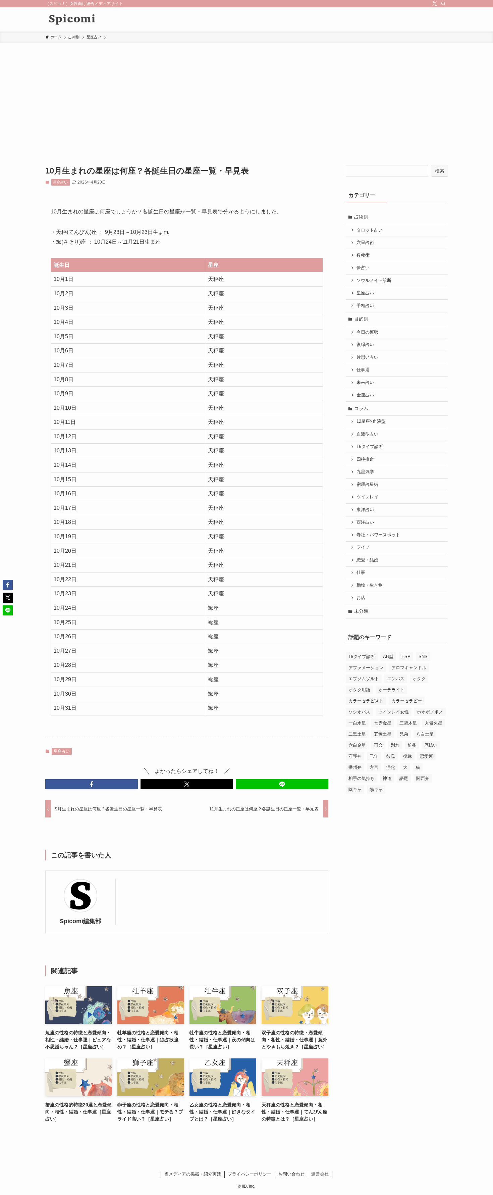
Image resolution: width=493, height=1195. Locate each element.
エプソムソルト (363, 678)
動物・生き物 (370, 585)
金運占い (365, 395)
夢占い (363, 267)
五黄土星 (382, 734)
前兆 (411, 745)
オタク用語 (359, 689)
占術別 (361, 216)
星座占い (60, 182)
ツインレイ (367, 497)
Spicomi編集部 (80, 921)
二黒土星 (357, 734)
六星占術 (365, 242)
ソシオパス (359, 711)
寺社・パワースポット (378, 535)
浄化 (390, 767)
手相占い (365, 305)
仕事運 (363, 369)
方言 (374, 767)
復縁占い (365, 344)
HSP (405, 656)
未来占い (365, 382)
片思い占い (367, 357)
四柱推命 (365, 459)
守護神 (355, 756)
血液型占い (367, 434)
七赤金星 (382, 723)
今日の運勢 (367, 332)
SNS (423, 656)
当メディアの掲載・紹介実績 (192, 1174)
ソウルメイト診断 (374, 280)
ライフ (363, 547)
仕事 (361, 572)
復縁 (407, 756)
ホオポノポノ (430, 711)
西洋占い (365, 522)
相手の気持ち (361, 778)
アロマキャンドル (408, 667)
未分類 (361, 611)
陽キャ (376, 789)
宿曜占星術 (367, 484)
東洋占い (365, 509)
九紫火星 (433, 723)
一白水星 (357, 723)
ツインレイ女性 (393, 711)
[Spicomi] (71, 19)
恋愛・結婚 (367, 560)
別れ (395, 745)
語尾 (403, 778)
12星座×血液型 (371, 421)
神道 (387, 778)
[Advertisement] (246, 93)
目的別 (361, 318)
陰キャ (355, 789)
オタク (419, 678)
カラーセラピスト (365, 700)
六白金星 (357, 745)
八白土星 (425, 734)
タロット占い (370, 230)
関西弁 (422, 778)
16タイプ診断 (370, 446)
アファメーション (365, 667)
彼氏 (390, 756)
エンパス (395, 678)
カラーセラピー (406, 700)
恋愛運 (426, 756)
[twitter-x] (434, 3)
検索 (439, 170)
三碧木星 (408, 723)
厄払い (430, 745)
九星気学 (365, 471)
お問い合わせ (291, 1174)
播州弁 (355, 767)
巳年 (374, 756)
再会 (378, 745)
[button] (91, 784)
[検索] (443, 3)
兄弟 (403, 734)
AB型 (388, 656)
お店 (361, 597)
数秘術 (363, 255)
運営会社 (320, 1174)
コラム (361, 408)
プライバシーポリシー (249, 1174)
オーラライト (391, 689)
